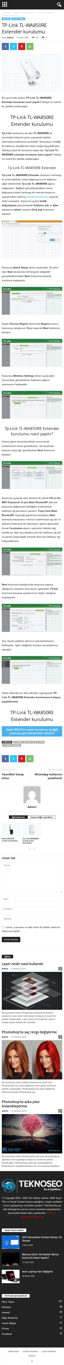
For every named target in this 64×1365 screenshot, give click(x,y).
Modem (16, 12)
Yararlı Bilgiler (9, 1323)
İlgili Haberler (18, 817)
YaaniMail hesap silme (13, 776)
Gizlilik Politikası (30, 1351)
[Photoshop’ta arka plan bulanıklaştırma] (32, 1133)
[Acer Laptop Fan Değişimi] (11, 1276)
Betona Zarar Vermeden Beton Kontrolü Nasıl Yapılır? (40, 1256)
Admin (10, 37)
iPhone (5, 1328)
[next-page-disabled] (34, 849)
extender (19, 742)
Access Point (28, 12)
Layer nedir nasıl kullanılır (22, 964)
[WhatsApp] (29, 46)
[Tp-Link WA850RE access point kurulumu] (32, 830)
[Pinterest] (21, 46)
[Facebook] (5, 46)
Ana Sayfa (6, 12)
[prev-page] (30, 849)
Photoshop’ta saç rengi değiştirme (29, 1032)
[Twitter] (13, 46)
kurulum (30, 742)
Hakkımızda (13, 1351)
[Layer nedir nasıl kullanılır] (32, 991)
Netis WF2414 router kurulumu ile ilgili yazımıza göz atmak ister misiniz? (32, 731)
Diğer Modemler (10, 1318)
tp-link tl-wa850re (12, 745)
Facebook (7, 1334)
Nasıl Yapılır (8, 1301)
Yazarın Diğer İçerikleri (41, 817)
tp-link (40, 742)
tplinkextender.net (37, 196)
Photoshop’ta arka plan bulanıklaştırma (21, 1103)
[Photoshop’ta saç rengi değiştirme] (32, 1059)
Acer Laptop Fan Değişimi (37, 1271)
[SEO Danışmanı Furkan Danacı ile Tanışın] (11, 1242)
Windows (6, 1307)
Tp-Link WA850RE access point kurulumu (31, 840)
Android (6, 1312)
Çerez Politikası (49, 1351)
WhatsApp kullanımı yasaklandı (48, 776)
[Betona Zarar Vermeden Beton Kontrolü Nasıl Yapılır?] (11, 1259)
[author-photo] (32, 794)
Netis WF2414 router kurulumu (10, 839)
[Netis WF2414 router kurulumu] (11, 830)
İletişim (32, 1355)
